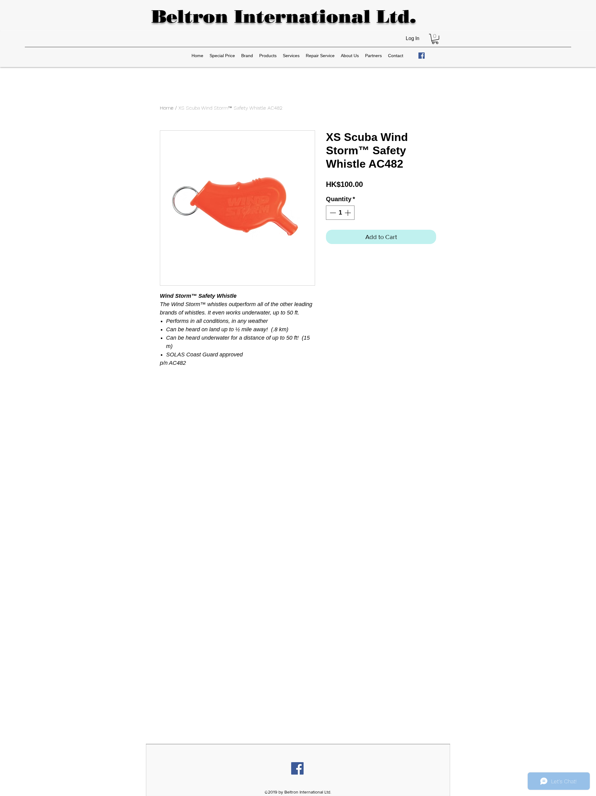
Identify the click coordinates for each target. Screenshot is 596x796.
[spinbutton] (340, 212)
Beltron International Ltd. (283, 16)
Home (167, 108)
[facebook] (421, 55)
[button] (435, 39)
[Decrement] (332, 212)
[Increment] (348, 212)
